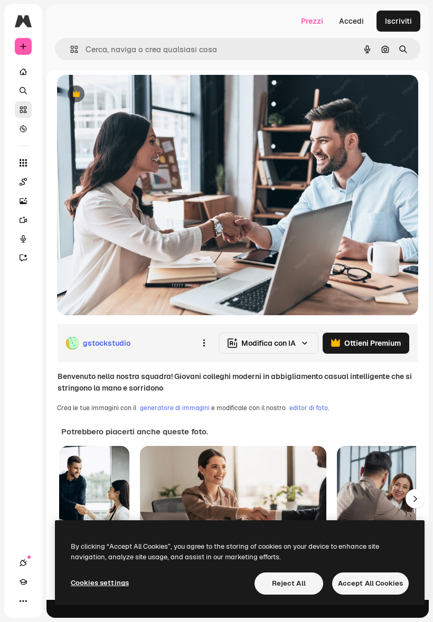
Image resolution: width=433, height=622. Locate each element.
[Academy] (23, 582)
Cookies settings (100, 582)
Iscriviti (398, 21)
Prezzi (312, 21)
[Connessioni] (23, 563)
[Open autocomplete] (69, 49)
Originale (127, 95)
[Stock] (23, 109)
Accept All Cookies (370, 583)
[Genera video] (23, 219)
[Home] (23, 71)
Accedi (351, 21)
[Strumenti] (23, 162)
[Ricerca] (23, 90)
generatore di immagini (175, 408)
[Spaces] (23, 181)
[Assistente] (23, 257)
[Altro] (23, 600)
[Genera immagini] (23, 200)
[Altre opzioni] (203, 343)
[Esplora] (23, 128)
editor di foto (308, 408)
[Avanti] (415, 498)
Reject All (289, 583)
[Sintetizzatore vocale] (23, 238)
